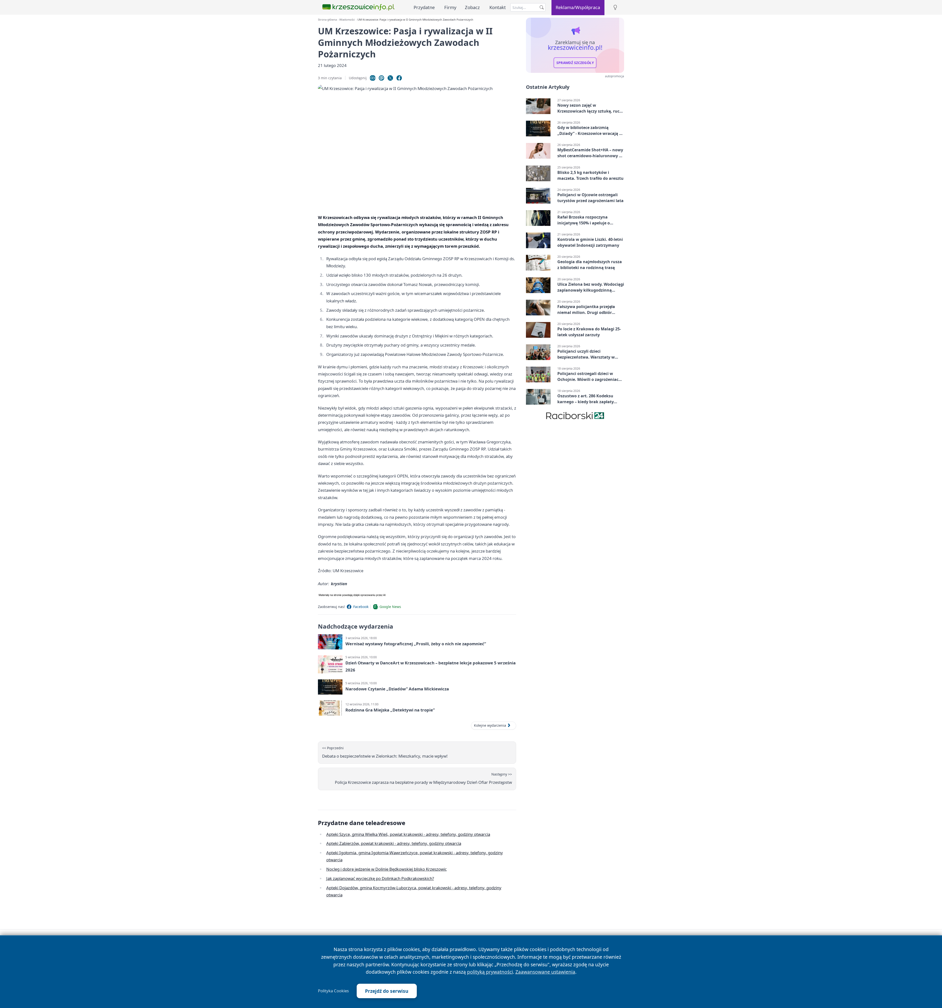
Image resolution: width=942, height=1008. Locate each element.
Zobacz (472, 7)
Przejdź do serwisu (386, 991)
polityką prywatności (490, 972)
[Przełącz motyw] (615, 7)
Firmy (450, 7)
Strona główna (327, 19)
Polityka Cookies (333, 990)
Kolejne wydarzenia (490, 725)
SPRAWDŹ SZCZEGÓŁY (575, 62)
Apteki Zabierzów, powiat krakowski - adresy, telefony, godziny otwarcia (393, 843)
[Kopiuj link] (373, 78)
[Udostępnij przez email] (381, 78)
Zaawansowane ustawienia (545, 972)
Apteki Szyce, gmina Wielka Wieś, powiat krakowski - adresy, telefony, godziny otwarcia (408, 834)
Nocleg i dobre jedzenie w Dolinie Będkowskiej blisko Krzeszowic (386, 869)
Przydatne (424, 7)
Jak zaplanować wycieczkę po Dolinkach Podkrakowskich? (380, 878)
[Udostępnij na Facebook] (399, 78)
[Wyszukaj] (542, 7)
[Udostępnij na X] (390, 78)
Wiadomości (347, 19)
